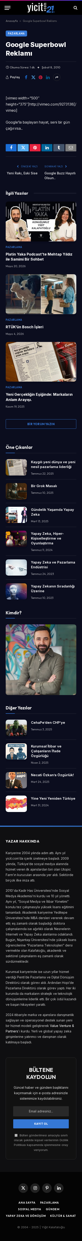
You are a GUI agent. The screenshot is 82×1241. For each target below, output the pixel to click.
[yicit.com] (41, 8)
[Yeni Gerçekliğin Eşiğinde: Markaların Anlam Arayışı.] (41, 362)
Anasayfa (12, 21)
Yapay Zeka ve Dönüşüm (26, 1216)
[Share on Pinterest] (40, 77)
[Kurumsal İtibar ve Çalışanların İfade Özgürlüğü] (16, 751)
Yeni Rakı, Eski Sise (22, 173)
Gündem (52, 1209)
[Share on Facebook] (26, 77)
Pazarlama (16, 33)
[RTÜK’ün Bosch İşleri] (41, 294)
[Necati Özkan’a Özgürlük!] (16, 780)
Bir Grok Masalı (44, 486)
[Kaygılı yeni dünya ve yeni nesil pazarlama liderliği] (16, 467)
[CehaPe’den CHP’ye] (16, 728)
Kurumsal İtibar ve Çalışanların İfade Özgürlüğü (46, 751)
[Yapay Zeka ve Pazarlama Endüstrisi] (16, 567)
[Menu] (7, 8)
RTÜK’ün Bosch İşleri (24, 327)
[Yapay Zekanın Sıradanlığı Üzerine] (16, 591)
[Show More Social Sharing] (56, 77)
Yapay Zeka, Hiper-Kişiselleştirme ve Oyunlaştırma (47, 538)
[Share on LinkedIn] (47, 77)
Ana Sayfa (27, 1202)
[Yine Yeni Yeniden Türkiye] (16, 804)
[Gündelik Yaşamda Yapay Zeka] (16, 515)
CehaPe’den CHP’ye (48, 722)
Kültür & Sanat (63, 1216)
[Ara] (75, 8)
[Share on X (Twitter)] (33, 77)
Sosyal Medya (29, 1209)
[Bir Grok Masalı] (16, 491)
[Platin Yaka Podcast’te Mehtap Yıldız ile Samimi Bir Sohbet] (41, 221)
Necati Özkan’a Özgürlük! (52, 775)
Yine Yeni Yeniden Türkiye (53, 798)
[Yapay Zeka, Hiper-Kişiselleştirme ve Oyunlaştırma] (16, 539)
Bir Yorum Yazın (41, 424)
